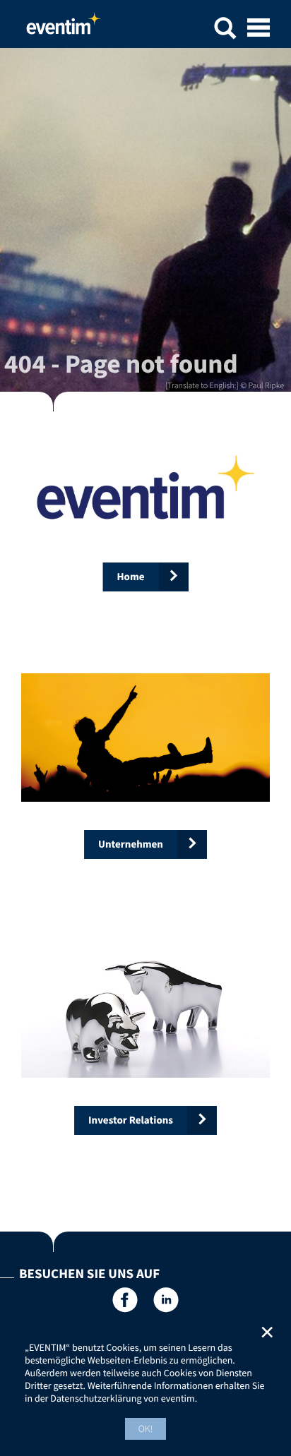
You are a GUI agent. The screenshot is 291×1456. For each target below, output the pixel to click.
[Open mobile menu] (258, 29)
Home (63, 27)
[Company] (145, 737)
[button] (225, 30)
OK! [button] (145, 1428)
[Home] (145, 487)
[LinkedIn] (166, 1302)
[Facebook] (124, 1302)
